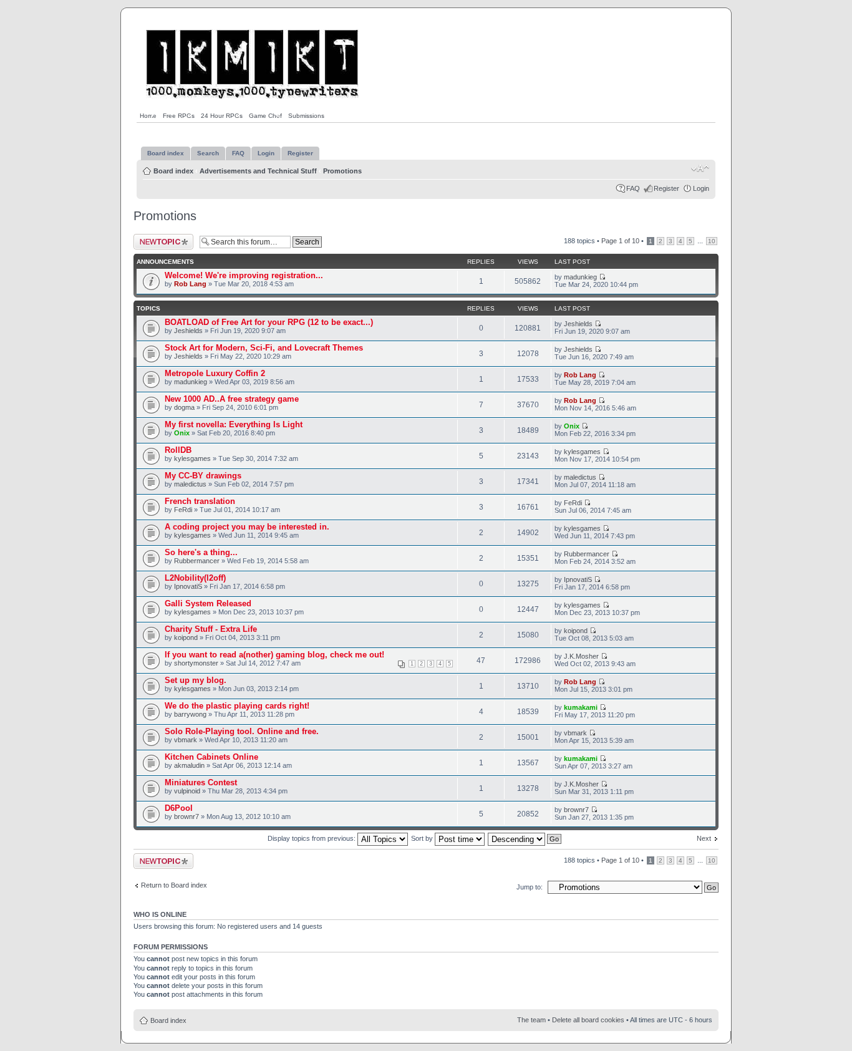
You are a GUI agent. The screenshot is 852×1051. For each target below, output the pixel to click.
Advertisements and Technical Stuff (258, 171)
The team (531, 1020)
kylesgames (192, 458)
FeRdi (183, 509)
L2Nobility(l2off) (195, 578)
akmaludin (189, 765)
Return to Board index (174, 885)
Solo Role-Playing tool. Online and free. (242, 731)
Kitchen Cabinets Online (211, 757)
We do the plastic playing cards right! (237, 705)
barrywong (190, 714)
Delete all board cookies (588, 1020)
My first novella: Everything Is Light (234, 424)
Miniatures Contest (201, 782)
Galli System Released (208, 603)
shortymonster (196, 663)
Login (701, 188)
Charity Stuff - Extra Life (211, 629)
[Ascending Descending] (525, 838)
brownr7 (186, 816)
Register (666, 188)
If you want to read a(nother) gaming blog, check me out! (274, 654)
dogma (184, 407)
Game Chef (265, 115)
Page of (620, 241)
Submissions (306, 115)
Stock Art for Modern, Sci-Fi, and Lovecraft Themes (264, 347)
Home (148, 115)
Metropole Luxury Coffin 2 (215, 373)
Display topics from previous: (312, 838)
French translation (200, 501)
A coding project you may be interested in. (247, 526)
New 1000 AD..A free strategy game (232, 399)
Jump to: (529, 887)
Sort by (423, 838)
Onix (182, 433)
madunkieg (580, 277)
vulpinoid (187, 791)
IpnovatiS (188, 586)
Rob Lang (190, 284)
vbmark (185, 739)
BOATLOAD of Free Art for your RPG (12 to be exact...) (269, 322)
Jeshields (188, 330)
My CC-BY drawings (203, 475)
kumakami (581, 707)
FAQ (633, 188)
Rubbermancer (197, 560)
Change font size (700, 168)
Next (704, 838)
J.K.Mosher (581, 656)
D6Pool (179, 808)
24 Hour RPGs (222, 115)
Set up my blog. (195, 680)
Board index (173, 171)
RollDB (178, 450)
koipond (186, 637)
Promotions (342, 171)
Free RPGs (179, 115)
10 (711, 241)
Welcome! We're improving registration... (244, 275)
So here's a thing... (201, 552)
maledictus (190, 484)
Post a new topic (158, 237)
